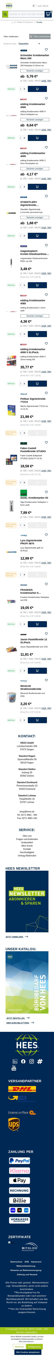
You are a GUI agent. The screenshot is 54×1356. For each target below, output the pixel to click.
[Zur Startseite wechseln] (9, 5)
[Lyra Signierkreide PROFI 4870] (11, 552)
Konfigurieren (34, 1347)
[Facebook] (23, 1063)
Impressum (36, 1262)
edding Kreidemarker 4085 (32, 302)
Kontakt (27, 849)
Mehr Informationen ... (27, 1342)
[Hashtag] (40, 1063)
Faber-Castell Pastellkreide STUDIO (33, 450)
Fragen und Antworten (27, 839)
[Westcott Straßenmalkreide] (11, 697)
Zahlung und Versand (27, 1274)
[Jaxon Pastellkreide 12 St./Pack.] (11, 649)
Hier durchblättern (17, 1023)
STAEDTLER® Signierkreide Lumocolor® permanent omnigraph (34, 204)
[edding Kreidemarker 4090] (11, 115)
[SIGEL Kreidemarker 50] (11, 506)
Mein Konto (27, 846)
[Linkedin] (15, 1063)
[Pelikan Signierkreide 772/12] (11, 410)
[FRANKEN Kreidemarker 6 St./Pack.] (11, 601)
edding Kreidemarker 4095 (32, 155)
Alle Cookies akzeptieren (28, 1352)
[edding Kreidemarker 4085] (11, 311)
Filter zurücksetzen (42, 36)
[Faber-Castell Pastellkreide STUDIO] (11, 459)
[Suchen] (5, 14)
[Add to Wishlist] (46, 50)
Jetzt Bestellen (15, 1018)
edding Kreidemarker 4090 (32, 106)
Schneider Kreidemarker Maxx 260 (34, 57)
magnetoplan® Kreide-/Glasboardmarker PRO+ (34, 253)
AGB (27, 1262)
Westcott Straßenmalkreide (30, 687)
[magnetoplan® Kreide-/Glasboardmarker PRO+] (11, 262)
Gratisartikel (27, 842)
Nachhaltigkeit (27, 852)
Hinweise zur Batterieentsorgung (25, 1270)
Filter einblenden (11, 36)
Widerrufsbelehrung (25, 1266)
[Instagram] (32, 1063)
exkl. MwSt (43, 6)
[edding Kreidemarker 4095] (11, 164)
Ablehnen (19, 1347)
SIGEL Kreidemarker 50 (34, 497)
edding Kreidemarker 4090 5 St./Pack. (32, 351)
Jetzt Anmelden (14, 937)
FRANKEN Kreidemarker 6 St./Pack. (29, 591)
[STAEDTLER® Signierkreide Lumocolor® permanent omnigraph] (11, 213)
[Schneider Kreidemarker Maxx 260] (11, 66)
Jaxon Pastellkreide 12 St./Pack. (33, 641)
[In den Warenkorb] (37, 89)
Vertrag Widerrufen (27, 855)
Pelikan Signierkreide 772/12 (33, 400)
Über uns (27, 836)
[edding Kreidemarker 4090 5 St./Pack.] (11, 360)
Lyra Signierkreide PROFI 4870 (31, 542)
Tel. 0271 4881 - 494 (27, 815)
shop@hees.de (27, 811)
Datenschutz (16, 1262)
